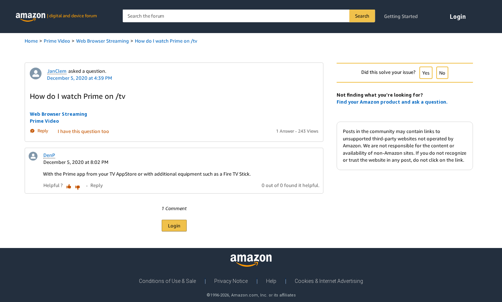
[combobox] (249, 16)
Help (271, 281)
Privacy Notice (231, 281)
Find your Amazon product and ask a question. (392, 102)
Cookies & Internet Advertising (329, 281)
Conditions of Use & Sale (167, 281)
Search (362, 16)
